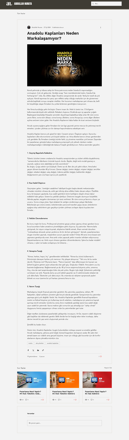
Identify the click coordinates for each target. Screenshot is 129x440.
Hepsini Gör (108, 368)
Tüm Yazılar (21, 13)
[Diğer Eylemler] (100, 27)
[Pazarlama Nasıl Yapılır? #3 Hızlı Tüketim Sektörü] (64, 380)
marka (30, 343)
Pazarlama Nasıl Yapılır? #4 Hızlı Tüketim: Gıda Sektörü (30, 392)
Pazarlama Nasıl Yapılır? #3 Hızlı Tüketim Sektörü (63, 392)
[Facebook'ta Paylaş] (28, 350)
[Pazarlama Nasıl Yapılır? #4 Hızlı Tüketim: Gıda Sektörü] (31, 380)
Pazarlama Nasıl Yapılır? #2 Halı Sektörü (95, 392)
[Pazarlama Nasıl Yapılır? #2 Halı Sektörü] (97, 380)
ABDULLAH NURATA (23, 4)
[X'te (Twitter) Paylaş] (33, 350)
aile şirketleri (40, 343)
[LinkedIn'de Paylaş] (38, 350)
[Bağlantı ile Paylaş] (43, 350)
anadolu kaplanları (52, 343)
